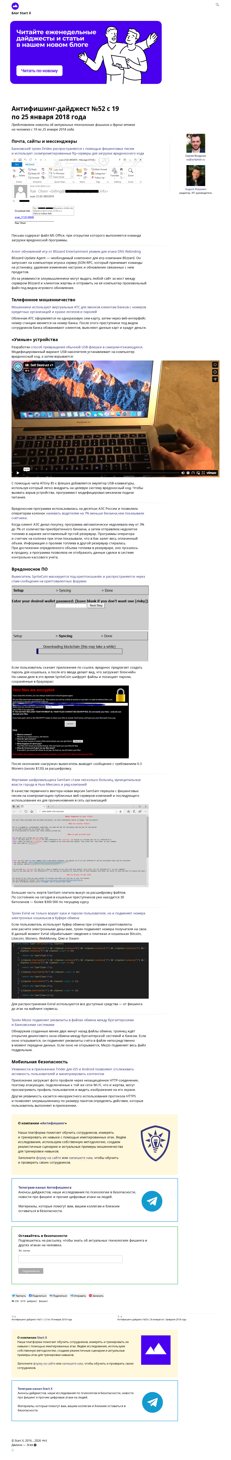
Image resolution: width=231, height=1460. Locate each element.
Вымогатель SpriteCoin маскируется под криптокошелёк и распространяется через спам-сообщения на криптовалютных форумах (78, 578)
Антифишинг (53, 1123)
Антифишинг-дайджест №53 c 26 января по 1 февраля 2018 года (151, 1319)
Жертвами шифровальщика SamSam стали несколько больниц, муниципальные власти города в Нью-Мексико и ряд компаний (76, 782)
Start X (42, 1338)
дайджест (32, 1301)
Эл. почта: (24, 1250)
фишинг (43, 1301)
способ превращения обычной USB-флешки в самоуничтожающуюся (86, 347)
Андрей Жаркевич (195, 189)
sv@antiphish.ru (195, 159)
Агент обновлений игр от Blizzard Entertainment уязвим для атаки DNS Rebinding (76, 251)
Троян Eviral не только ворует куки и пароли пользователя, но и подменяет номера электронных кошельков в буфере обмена (78, 915)
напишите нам (80, 1158)
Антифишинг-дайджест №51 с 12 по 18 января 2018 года (42, 1319)
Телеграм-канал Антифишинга (44, 1187)
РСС (44, 1440)
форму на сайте (48, 1158)
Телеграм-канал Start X (35, 1389)
